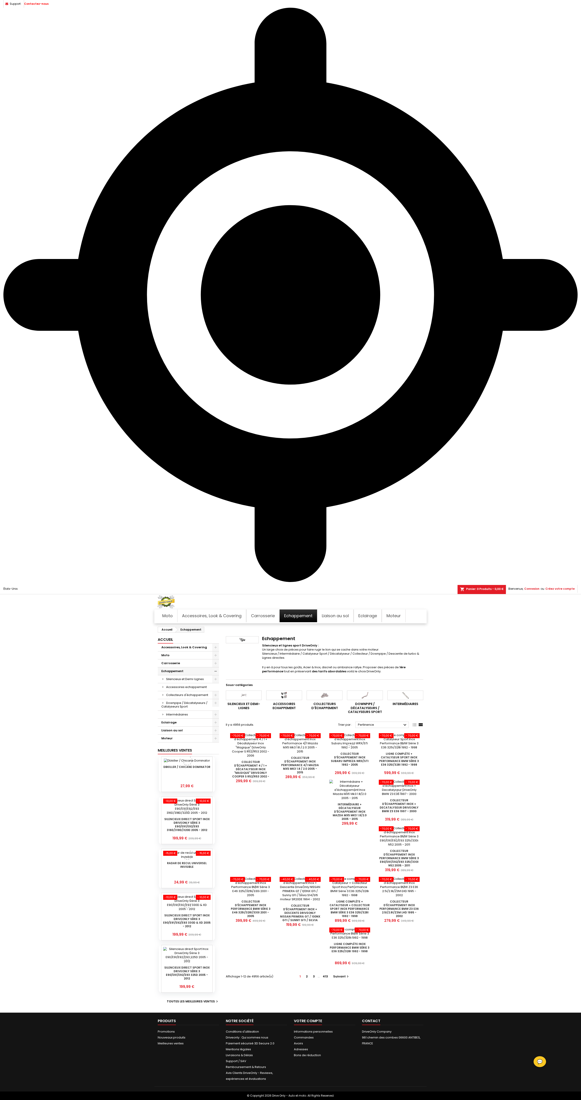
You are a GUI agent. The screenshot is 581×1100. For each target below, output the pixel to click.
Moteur (167, 738)
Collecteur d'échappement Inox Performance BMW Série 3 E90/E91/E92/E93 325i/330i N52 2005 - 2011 (399, 858)
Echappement (172, 671)
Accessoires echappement (186, 687)
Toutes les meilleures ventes (193, 1001)
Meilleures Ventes (175, 750)
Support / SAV (236, 1061)
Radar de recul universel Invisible (187, 865)
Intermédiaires (177, 714)
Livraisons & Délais (239, 1055)
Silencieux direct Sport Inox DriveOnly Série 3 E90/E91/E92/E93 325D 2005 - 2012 (187, 973)
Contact (371, 1021)
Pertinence (383, 725)
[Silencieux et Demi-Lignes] (244, 695)
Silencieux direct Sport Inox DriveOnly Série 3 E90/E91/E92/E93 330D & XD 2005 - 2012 (187, 920)
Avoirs (298, 1043)
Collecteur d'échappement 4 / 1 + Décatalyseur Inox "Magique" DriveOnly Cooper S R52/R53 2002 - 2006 (250, 771)
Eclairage (169, 722)
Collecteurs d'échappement (187, 695)
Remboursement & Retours (246, 1067)
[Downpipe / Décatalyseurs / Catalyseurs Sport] (365, 695)
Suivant (341, 976)
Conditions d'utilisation (242, 1031)
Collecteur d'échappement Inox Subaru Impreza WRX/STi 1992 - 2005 (350, 759)
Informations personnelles (313, 1031)
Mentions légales (238, 1049)
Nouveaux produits (171, 1037)
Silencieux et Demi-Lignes (185, 679)
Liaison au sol (172, 730)
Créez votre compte (560, 589)
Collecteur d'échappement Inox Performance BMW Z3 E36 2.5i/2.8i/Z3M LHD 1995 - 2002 (399, 909)
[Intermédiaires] (405, 695)
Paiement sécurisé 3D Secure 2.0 (250, 1043)
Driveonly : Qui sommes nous (247, 1037)
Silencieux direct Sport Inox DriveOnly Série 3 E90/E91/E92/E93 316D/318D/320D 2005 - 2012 (187, 824)
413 (325, 976)
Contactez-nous (36, 4)
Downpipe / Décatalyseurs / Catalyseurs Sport (184, 705)
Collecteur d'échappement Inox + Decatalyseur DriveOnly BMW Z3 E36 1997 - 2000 (399, 805)
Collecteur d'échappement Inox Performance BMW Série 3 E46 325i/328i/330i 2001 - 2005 (251, 909)
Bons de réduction (307, 1055)
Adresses (301, 1049)
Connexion (531, 589)
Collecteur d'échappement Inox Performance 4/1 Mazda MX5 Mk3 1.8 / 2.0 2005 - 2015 (300, 765)
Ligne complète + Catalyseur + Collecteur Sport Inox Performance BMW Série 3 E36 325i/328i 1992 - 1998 (350, 909)
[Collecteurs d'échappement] (324, 695)
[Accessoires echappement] (284, 695)
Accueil (165, 639)
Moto (165, 655)
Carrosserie (170, 663)
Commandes (304, 1037)
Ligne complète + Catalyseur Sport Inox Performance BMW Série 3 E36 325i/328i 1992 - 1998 (399, 759)
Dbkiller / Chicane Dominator (186, 767)
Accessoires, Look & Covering (184, 647)
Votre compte (308, 1021)
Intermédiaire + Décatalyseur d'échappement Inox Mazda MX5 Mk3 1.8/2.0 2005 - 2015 (350, 811)
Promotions (166, 1031)
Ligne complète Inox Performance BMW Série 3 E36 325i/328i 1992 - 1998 (349, 947)
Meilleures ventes (171, 1043)
